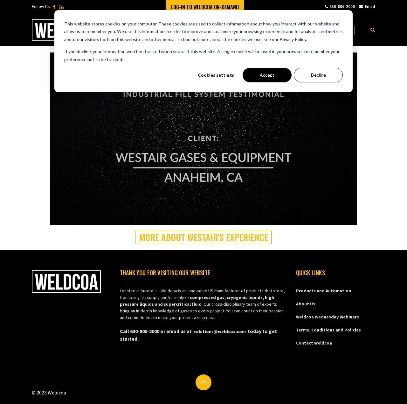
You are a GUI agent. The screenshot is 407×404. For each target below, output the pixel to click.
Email (370, 6)
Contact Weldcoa (314, 343)
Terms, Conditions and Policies (328, 330)
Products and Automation (323, 291)
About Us (305, 304)
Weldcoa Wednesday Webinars (327, 317)
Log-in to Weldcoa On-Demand (205, 7)
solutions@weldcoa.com (220, 331)
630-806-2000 (342, 6)
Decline (318, 75)
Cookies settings (216, 75)
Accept (267, 75)
